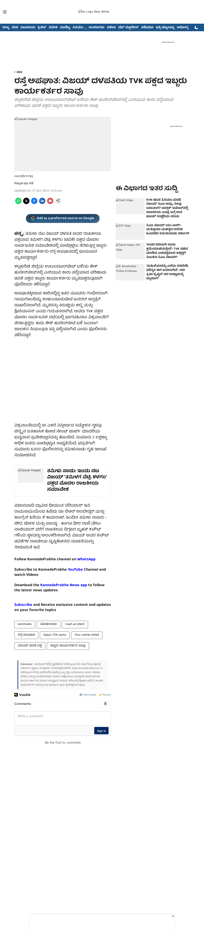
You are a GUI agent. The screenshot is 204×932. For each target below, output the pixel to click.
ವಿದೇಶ (53, 27)
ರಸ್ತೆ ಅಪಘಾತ (26, 635)
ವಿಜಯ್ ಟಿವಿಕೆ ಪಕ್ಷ (30, 646)
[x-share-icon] (26, 203)
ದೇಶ (15, 27)
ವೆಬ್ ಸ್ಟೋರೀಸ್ (128, 27)
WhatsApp (86, 559)
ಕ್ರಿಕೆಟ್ (42, 27)
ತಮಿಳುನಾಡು (48, 624)
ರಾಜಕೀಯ (28, 27)
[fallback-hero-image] (130, 206)
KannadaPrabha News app (63, 585)
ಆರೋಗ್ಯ (182, 27)
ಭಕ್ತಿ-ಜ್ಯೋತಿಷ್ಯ (165, 27)
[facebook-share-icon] (34, 203)
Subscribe (23, 604)
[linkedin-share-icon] (42, 203)
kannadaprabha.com (89, 668)
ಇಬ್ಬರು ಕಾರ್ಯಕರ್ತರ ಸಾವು (68, 646)
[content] (83, 569)
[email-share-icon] (50, 203)
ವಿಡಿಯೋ (147, 27)
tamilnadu (25, 624)
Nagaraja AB (23, 183)
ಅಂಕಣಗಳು (96, 27)
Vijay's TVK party (54, 635)
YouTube (75, 569)
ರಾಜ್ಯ (5, 27)
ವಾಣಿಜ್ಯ (65, 27)
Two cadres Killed (87, 635)
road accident (75, 624)
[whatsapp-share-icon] (18, 203)
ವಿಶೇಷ (111, 27)
